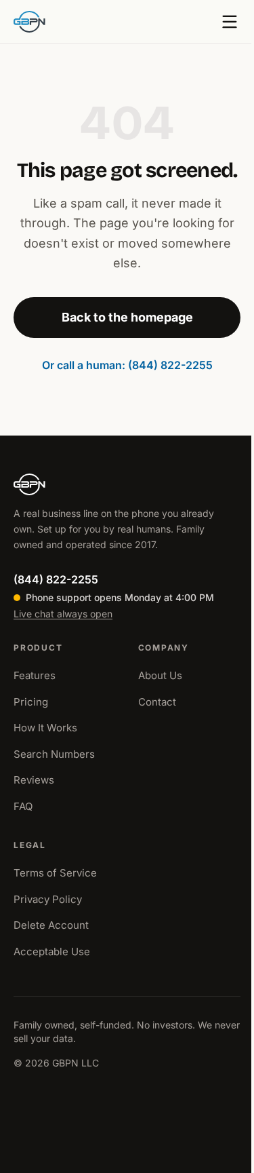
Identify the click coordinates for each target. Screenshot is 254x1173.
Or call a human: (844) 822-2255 (127, 365)
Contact (157, 701)
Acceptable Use (52, 951)
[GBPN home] (29, 22)
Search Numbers (54, 754)
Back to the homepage (127, 317)
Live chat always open (63, 613)
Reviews (34, 779)
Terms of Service (55, 872)
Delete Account (51, 925)
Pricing (31, 701)
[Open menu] (229, 21)
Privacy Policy (48, 899)
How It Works (45, 727)
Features (35, 675)
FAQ (23, 806)
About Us (160, 675)
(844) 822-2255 (56, 579)
